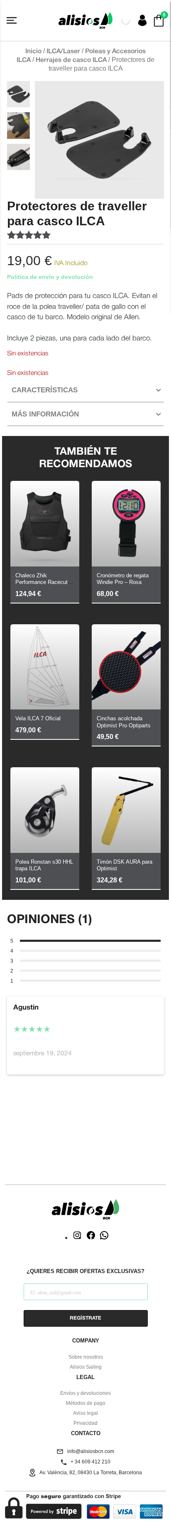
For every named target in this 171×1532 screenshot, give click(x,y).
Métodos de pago (85, 1403)
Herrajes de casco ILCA (71, 60)
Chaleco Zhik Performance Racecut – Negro (43, 582)
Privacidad (85, 1423)
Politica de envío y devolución (50, 276)
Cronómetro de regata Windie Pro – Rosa (123, 579)
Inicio (33, 51)
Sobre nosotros (85, 1357)
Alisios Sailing (86, 1367)
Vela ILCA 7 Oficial (38, 718)
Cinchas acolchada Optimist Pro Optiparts (124, 722)
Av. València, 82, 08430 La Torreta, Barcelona (90, 1472)
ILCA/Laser (63, 51)
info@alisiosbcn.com (90, 1451)
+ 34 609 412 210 (90, 1462)
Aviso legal (85, 1413)
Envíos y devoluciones (85, 1393)
